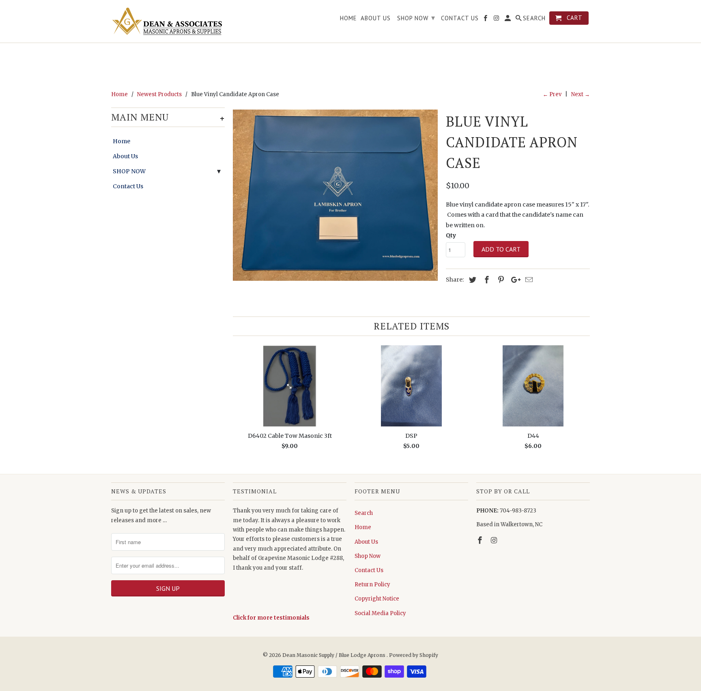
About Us (125, 156)
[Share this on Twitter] (471, 279)
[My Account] (508, 20)
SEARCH (534, 18)
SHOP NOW (129, 171)
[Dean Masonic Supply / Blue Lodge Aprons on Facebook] (480, 540)
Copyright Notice (377, 598)
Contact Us (128, 186)
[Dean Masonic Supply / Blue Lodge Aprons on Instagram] (494, 540)
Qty (451, 235)
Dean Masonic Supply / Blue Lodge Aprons (334, 655)
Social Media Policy (380, 613)
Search (364, 513)
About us (376, 18)
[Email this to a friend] (527, 279)
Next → (580, 94)
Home (121, 141)
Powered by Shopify (413, 655)
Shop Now (368, 556)
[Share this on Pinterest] (499, 279)
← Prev (552, 94)
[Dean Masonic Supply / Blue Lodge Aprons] (168, 21)
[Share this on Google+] (513, 279)
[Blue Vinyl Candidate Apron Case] (335, 195)
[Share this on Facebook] (485, 279)
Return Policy (372, 584)
